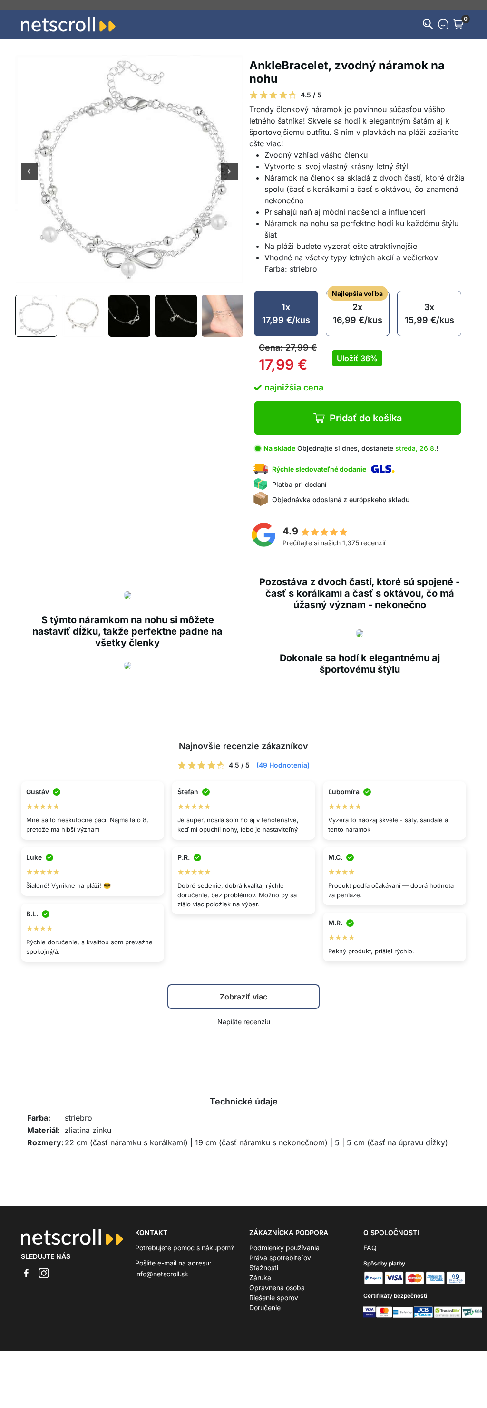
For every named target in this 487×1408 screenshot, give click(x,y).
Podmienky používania (284, 1248)
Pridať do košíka (366, 418)
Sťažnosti (263, 1268)
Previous (29, 172)
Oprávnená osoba (277, 1288)
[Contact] (443, 24)
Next (229, 172)
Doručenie (265, 1307)
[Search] (428, 24)
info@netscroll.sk (161, 1274)
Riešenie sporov (273, 1298)
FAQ (370, 1248)
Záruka (260, 1278)
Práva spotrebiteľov (280, 1258)
